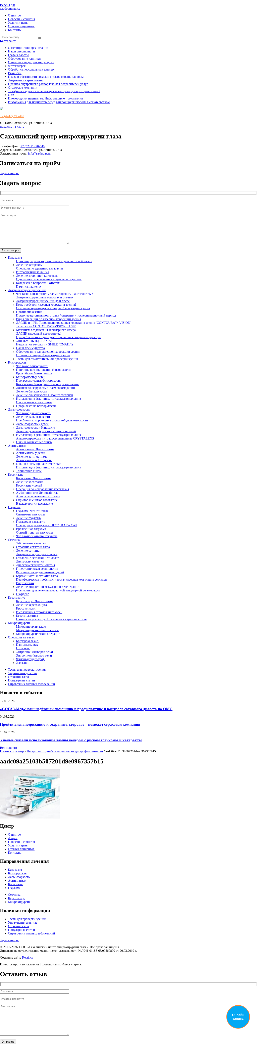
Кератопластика (27, 615)
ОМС (11, 94)
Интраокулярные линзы (32, 272)
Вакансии (14, 73)
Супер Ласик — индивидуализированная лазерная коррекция (58, 337)
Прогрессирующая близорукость (38, 380)
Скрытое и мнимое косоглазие (37, 500)
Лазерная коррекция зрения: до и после (43, 301)
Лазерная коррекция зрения (27, 290)
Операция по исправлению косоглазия (42, 489)
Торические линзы (29, 471)
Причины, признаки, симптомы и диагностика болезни (54, 261)
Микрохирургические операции (38, 633)
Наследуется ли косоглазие (34, 503)
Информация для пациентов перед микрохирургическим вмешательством (59, 102)
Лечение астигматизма (31, 456)
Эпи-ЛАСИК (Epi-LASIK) (34, 340)
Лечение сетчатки (28, 550)
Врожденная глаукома (31, 529)
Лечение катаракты (29, 264)
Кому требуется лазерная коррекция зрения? (46, 304)
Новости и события (21, 19)
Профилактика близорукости (36, 406)
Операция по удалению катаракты (39, 268)
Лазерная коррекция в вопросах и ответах (44, 297)
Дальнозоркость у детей (32, 424)
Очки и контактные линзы (34, 402)
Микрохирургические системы (37, 630)
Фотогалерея (16, 66)
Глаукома (14, 507)
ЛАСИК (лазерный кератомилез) (38, 333)
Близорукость (17, 362)
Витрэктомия (25, 583)
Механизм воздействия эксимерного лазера (46, 330)
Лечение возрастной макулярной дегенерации (47, 586)
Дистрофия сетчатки (30, 561)
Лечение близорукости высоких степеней (44, 395)
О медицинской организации (28, 47)
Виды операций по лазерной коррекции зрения (48, 319)
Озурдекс (22, 594)
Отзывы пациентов (21, 26)
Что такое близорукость (32, 366)
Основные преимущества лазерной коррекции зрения (53, 308)
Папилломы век (27, 644)
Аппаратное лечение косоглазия (38, 496)
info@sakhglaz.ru (39, 153)
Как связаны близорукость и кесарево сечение (47, 384)
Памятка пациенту (29, 286)
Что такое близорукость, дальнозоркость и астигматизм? (54, 293)
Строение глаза (18, 676)
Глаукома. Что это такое (32, 510)
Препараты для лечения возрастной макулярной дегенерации (58, 590)
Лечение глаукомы (28, 518)
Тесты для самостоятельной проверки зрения (47, 359)
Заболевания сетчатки (31, 543)
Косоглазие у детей (29, 485)
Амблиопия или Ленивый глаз (37, 492)
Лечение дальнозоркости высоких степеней (46, 431)
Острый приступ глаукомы (34, 532)
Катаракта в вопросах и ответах (38, 283)
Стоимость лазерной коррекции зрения (43, 355)
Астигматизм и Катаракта (34, 460)
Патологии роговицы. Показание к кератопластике (51, 619)
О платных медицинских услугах (31, 62)
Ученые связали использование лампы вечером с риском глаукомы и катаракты (71, 740)
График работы (18, 55)
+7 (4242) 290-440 (12, 116)
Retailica (27, 957)
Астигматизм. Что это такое (35, 449)
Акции (12, 838)
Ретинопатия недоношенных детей (40, 572)
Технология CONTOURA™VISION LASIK (46, 326)
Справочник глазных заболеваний (31, 684)
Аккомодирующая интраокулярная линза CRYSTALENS (55, 438)
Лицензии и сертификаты (25, 80)
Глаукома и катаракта (30, 521)
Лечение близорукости (31, 391)
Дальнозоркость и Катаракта (35, 427)
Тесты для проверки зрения (27, 669)
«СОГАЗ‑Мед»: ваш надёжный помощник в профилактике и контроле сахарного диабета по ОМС (86, 709)
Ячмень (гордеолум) (30, 659)
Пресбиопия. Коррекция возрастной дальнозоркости (52, 420)
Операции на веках (21, 637)
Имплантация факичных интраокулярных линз (48, 398)
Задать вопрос (9, 173)
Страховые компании (22, 87)
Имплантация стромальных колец (39, 612)
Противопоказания (29, 311)
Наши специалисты (21, 51)
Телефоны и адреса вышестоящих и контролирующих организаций (54, 91)
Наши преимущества (30, 348)
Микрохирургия (19, 623)
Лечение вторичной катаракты (37, 275)
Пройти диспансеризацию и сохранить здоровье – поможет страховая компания (70, 724)
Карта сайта (8, 41)
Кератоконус (16, 597)
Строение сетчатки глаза (33, 547)
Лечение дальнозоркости (33, 416)
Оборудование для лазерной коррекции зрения (48, 351)
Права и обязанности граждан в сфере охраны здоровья (46, 76)
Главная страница (12, 751)
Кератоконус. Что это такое (34, 601)
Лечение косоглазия (29, 482)
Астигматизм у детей (30, 453)
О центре (14, 15)
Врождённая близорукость (34, 373)
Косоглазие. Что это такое (33, 478)
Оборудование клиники (24, 58)
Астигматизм (17, 445)
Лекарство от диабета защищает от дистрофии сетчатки (65, 751)
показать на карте (12, 126)
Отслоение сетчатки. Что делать (38, 557)
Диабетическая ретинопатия (35, 565)
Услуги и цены (18, 22)
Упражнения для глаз (22, 673)
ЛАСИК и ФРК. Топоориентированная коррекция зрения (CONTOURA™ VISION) (73, 322)
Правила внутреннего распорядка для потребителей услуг (48, 84)
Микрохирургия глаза (31, 626)
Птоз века (23, 648)
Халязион (23, 662)
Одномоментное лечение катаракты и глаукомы (49, 279)
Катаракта (15, 257)
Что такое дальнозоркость (33, 413)
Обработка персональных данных (31, 69)
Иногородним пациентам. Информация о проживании (45, 98)
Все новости (8, 747)
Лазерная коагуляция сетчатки (36, 554)
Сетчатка (14, 539)
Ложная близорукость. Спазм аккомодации (45, 387)
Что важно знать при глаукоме (36, 536)
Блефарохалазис (27, 641)
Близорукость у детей (30, 377)
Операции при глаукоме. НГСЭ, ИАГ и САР (46, 525)
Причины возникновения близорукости (43, 369)
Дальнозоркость (19, 409)
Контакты (14, 30)
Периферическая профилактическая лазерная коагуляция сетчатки (61, 579)
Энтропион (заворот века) (34, 655)
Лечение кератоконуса (31, 604)
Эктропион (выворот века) (35, 652)
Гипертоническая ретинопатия (37, 568)
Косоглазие (15, 474)
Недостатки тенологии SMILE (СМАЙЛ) (44, 344)
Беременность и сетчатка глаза (37, 576)
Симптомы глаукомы (30, 514)
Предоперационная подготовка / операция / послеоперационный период (66, 315)
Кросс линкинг (26, 608)
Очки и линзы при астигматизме (38, 463)
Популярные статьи (21, 680)
